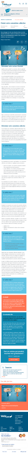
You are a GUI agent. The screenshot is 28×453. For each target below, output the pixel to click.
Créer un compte (14, 359)
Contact (20, 427)
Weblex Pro (20, 430)
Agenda (11, 427)
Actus (2, 427)
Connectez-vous (17, 356)
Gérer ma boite (4, 428)
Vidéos (2, 430)
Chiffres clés (12, 428)
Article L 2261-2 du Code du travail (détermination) (13, 372)
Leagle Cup (20, 428)
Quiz (10, 430)
